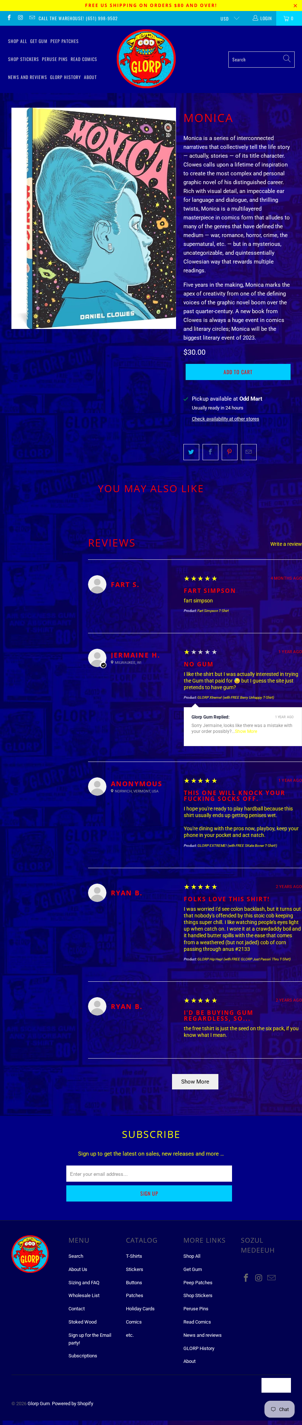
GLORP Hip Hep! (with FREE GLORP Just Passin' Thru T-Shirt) (244, 959)
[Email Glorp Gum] (32, 18)
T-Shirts (134, 1256)
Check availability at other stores (225, 419)
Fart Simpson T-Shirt (213, 611)
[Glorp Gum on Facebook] (9, 18)
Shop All (17, 41)
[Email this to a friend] (249, 452)
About (90, 77)
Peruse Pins (55, 59)
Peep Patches (64, 41)
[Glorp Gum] (146, 59)
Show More (246, 731)
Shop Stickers (23, 59)
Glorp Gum (39, 1403)
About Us (78, 1269)
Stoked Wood (82, 1322)
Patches (134, 1295)
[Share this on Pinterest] (230, 452)
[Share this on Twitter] (191, 452)
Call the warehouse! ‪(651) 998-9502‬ (78, 18)
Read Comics (84, 59)
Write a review (286, 544)
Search (76, 1256)
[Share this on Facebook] (210, 452)
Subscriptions (83, 1355)
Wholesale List (84, 1295)
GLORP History (65, 77)
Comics (134, 1322)
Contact (77, 1308)
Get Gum (39, 41)
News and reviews (27, 77)
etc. (130, 1335)
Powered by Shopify (72, 1403)
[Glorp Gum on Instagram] (20, 18)
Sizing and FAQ (84, 1282)
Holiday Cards (140, 1308)
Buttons (134, 1282)
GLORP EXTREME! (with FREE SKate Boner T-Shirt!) (237, 846)
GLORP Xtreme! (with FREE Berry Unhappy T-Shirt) (235, 697)
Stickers (134, 1269)
